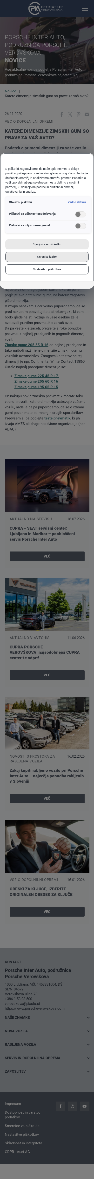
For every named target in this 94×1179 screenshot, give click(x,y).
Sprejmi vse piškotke (47, 244)
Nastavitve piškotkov (47, 269)
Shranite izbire (47, 256)
